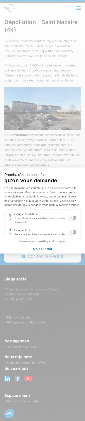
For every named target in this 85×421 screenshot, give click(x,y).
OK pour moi (42, 248)
